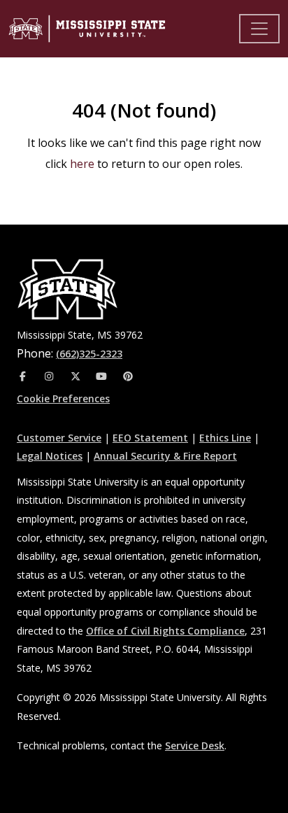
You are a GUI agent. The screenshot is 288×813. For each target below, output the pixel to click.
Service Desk (194, 745)
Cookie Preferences (63, 398)
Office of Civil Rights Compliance (165, 630)
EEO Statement (150, 437)
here (82, 163)
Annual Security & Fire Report (165, 455)
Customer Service (59, 437)
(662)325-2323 (89, 353)
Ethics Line (225, 437)
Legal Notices (49, 455)
